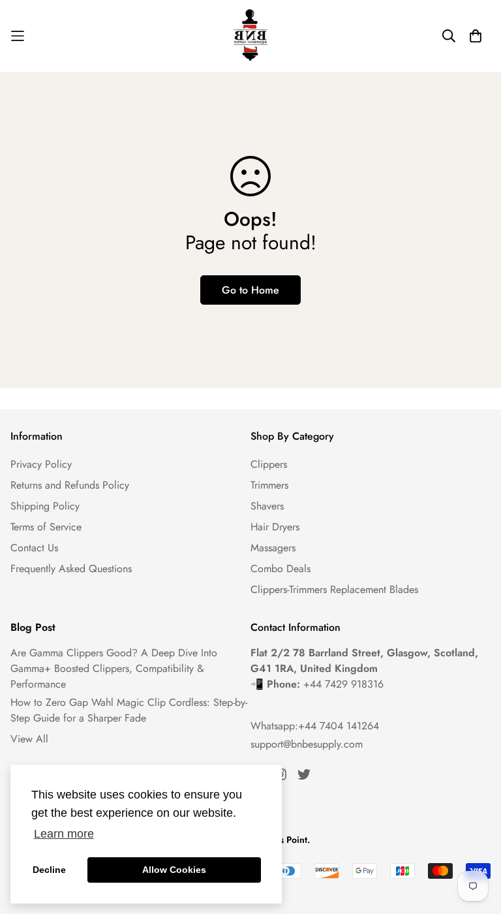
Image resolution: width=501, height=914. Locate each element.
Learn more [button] (64, 833)
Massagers (273, 547)
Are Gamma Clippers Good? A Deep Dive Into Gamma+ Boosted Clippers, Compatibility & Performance (113, 668)
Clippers (268, 464)
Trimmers (269, 485)
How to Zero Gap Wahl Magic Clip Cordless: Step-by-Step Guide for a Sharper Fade (128, 710)
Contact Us (34, 547)
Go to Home (250, 289)
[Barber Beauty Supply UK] (250, 36)
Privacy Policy (41, 464)
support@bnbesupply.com (306, 744)
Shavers (267, 505)
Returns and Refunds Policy (69, 485)
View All (29, 738)
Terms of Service (46, 526)
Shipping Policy (45, 505)
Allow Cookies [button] (174, 869)
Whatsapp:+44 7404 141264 (314, 725)
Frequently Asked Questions (71, 568)
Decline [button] (49, 869)
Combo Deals (280, 568)
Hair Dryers (274, 526)
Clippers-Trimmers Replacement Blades (334, 589)
